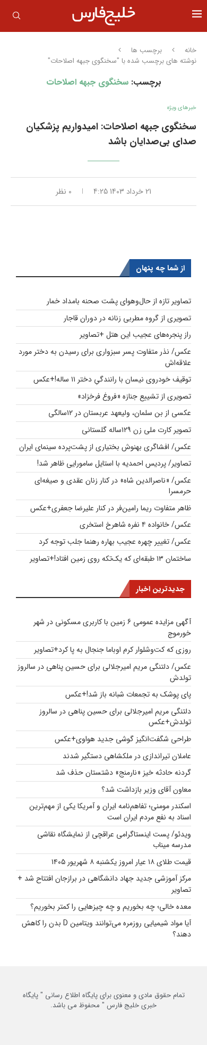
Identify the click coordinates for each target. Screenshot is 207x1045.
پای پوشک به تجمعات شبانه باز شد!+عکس (128, 694)
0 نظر (64, 191)
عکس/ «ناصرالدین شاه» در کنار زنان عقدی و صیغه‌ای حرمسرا (112, 486)
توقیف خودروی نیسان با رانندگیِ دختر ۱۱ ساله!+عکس (112, 379)
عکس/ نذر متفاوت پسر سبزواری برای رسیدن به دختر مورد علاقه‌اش (105, 357)
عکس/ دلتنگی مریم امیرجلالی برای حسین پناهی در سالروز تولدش (104, 672)
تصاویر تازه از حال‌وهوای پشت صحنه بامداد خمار (119, 301)
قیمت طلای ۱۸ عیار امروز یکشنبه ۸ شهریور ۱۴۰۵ (121, 862)
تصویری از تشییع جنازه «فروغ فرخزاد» (134, 396)
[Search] (16, 17)
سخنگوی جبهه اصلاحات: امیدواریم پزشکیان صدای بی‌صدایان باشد (111, 134)
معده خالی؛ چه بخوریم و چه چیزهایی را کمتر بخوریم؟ (110, 907)
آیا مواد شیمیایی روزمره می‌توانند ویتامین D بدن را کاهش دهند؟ (106, 928)
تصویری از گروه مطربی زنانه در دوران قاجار (127, 318)
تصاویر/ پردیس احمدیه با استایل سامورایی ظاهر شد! (114, 463)
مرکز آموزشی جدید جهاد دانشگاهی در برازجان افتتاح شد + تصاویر (104, 884)
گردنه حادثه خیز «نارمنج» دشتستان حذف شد (123, 772)
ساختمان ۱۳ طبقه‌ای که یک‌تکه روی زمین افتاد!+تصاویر (110, 559)
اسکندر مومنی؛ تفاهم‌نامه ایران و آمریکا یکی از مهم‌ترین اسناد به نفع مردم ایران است (110, 811)
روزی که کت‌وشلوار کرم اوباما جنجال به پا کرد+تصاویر (112, 650)
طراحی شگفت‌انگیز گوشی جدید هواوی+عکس (123, 739)
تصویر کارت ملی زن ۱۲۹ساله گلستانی (136, 430)
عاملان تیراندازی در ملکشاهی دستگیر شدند (127, 756)
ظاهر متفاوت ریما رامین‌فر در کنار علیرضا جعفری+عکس (110, 508)
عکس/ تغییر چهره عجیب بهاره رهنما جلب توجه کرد (115, 542)
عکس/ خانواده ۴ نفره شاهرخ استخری (135, 524)
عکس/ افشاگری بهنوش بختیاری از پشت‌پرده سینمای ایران (105, 447)
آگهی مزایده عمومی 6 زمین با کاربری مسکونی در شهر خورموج (112, 627)
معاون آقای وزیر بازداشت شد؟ (146, 789)
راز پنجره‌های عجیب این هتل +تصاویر (135, 335)
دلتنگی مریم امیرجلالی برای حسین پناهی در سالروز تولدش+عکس (115, 717)
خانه (190, 50)
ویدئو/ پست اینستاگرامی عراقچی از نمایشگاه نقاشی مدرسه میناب (114, 839)
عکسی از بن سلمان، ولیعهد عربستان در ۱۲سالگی (119, 413)
